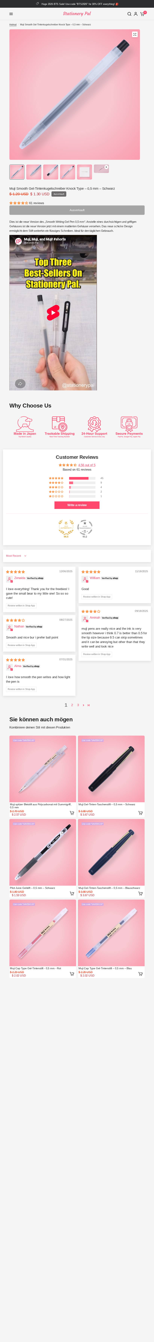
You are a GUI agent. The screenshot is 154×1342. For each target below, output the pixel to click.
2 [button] (72, 705)
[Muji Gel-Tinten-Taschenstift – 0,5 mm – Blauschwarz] (111, 852)
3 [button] (78, 705)
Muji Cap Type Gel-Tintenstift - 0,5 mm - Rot (35, 968)
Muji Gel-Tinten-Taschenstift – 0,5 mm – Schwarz (107, 804)
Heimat (13, 24)
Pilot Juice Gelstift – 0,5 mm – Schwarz (32, 887)
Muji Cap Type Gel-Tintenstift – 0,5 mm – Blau (105, 968)
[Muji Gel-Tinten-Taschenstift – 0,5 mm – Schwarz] (111, 769)
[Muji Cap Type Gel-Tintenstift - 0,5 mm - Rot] (42, 933)
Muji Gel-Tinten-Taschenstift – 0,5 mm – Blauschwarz (109, 887)
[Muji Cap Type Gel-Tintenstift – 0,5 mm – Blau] (111, 933)
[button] (19, 203)
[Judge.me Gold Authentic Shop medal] (66, 527)
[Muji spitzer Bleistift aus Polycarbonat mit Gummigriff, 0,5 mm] (42, 769)
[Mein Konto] (136, 14)
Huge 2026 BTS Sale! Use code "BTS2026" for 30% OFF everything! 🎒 (80, 4)
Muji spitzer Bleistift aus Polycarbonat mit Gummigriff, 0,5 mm (40, 806)
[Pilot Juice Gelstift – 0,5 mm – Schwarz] (42, 852)
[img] (15, 572)
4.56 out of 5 (86, 465)
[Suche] (129, 14)
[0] (142, 14)
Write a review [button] (77, 505)
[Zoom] (135, 34)
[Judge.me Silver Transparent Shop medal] (84, 527)
